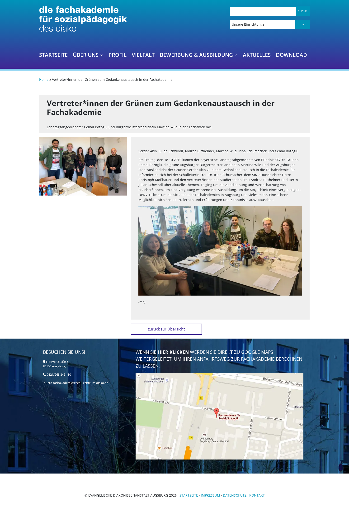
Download (291, 55)
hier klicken (174, 352)
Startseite (53, 55)
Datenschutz (234, 495)
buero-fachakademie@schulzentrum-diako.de (76, 383)
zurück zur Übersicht (166, 329)
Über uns (86, 55)
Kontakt (257, 495)
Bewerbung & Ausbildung (196, 55)
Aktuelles (257, 55)
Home (43, 79)
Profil (117, 55)
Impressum (210, 495)
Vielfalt (143, 55)
